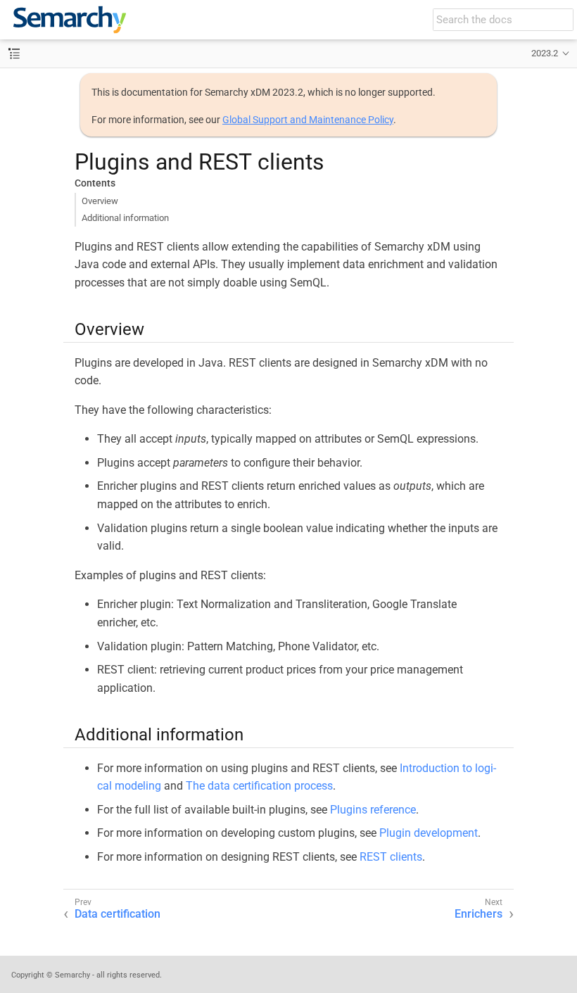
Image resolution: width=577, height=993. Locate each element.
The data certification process (259, 785)
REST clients (391, 857)
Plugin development (428, 833)
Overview (100, 201)
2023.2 (544, 53)
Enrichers (478, 914)
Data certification (117, 914)
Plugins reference (373, 809)
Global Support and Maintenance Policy (307, 119)
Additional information (125, 218)
